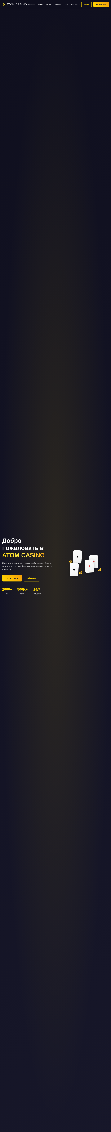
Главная (31, 4)
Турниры (57, 4)
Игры (40, 4)
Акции (48, 4)
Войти (86, 4)
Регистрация (101, 4)
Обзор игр (31, 578)
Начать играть (12, 578)
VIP (66, 4)
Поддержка (75, 4)
